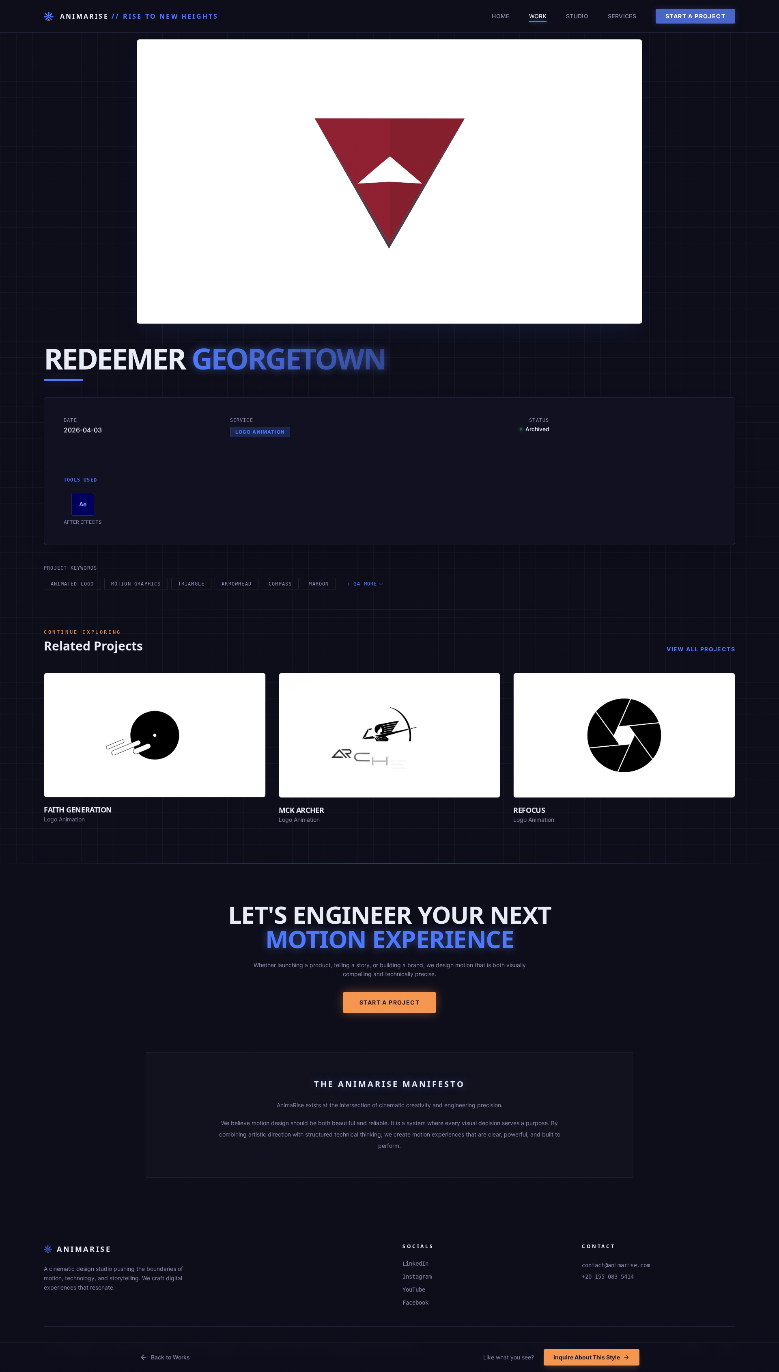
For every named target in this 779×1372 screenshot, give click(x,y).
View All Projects (701, 649)
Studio (577, 16)
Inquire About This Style (586, 1357)
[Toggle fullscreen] (630, 313)
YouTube (413, 1289)
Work (538, 16)
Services (622, 16)
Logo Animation (260, 432)
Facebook (415, 1302)
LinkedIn (415, 1263)
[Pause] (149, 313)
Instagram (417, 1276)
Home (500, 16)
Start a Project (695, 16)
